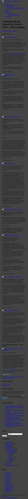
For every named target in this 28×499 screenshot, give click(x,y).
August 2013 (8, 490)
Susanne (15, 31)
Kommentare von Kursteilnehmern (17, 8)
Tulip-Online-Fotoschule (11, 5)
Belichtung (11, 453)
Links (6, 11)
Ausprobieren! (19, 377)
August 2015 (8, 472)
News (6, 464)
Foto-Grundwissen (10, 451)
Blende (10, 454)
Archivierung (12, 450)
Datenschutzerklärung (14, 15)
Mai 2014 (7, 479)
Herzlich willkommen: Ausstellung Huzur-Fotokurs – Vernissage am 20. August (14, 407)
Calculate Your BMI (12, 497)
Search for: (5, 434)
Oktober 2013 (8, 488)
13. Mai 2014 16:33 (7, 31)
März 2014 (8, 482)
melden (14, 368)
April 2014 (8, 481)
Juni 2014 (7, 478)
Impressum (11, 13)
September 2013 (9, 489)
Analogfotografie (11, 377)
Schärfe (10, 458)
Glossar (7, 9)
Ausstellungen (8, 447)
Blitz (10, 455)
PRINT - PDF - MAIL (7, 374)
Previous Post (6, 384)
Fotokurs (7, 462)
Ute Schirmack (12, 370)
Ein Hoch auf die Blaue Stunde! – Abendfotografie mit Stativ (13, 423)
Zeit (9, 461)
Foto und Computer (10, 448)
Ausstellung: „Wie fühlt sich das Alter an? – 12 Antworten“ (14, 413)
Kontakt (7, 12)
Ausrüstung (8, 446)
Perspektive (11, 457)
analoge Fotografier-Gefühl (17, 53)
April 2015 (8, 474)
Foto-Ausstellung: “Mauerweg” (13, 418)
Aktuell (7, 4)
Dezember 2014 (9, 477)
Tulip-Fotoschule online (8, 378)
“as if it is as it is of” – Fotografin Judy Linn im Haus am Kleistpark (14, 416)
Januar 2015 (8, 475)
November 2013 (9, 486)
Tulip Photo (8, 16)
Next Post (5, 385)
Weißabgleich (12, 460)
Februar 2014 (8, 484)
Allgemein (8, 442)
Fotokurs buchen (9, 6)
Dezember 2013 (9, 485)
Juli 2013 (7, 492)
